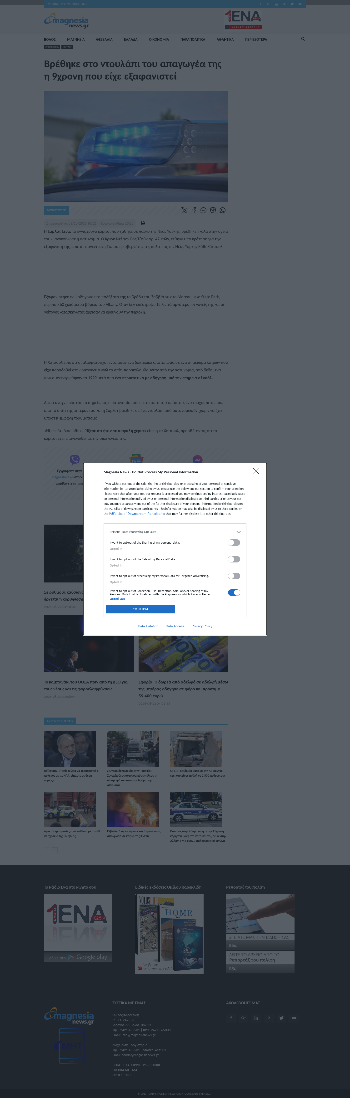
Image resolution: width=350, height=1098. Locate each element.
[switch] (234, 542)
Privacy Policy (202, 626)
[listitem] (175, 532)
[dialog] (175, 549)
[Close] (257, 472)
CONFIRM (140, 609)
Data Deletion (148, 626)
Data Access (175, 626)
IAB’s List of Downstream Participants (137, 514)
